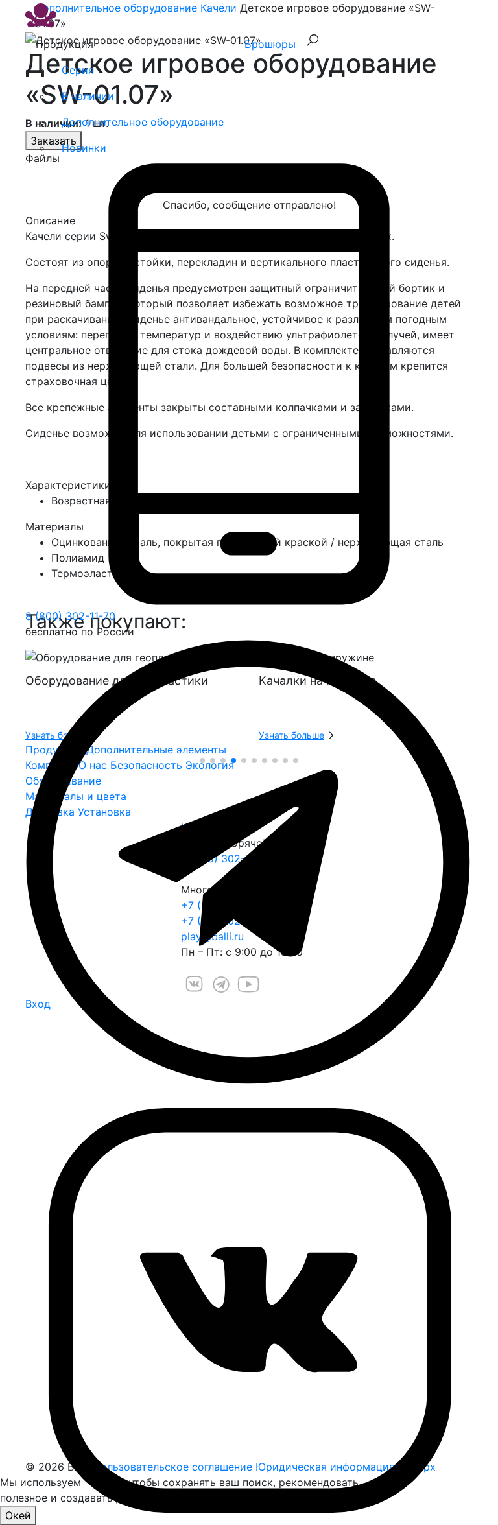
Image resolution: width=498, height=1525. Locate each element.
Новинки (84, 147)
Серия (78, 70)
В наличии (88, 95)
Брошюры (270, 44)
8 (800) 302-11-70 (70, 615)
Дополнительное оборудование (143, 121)
